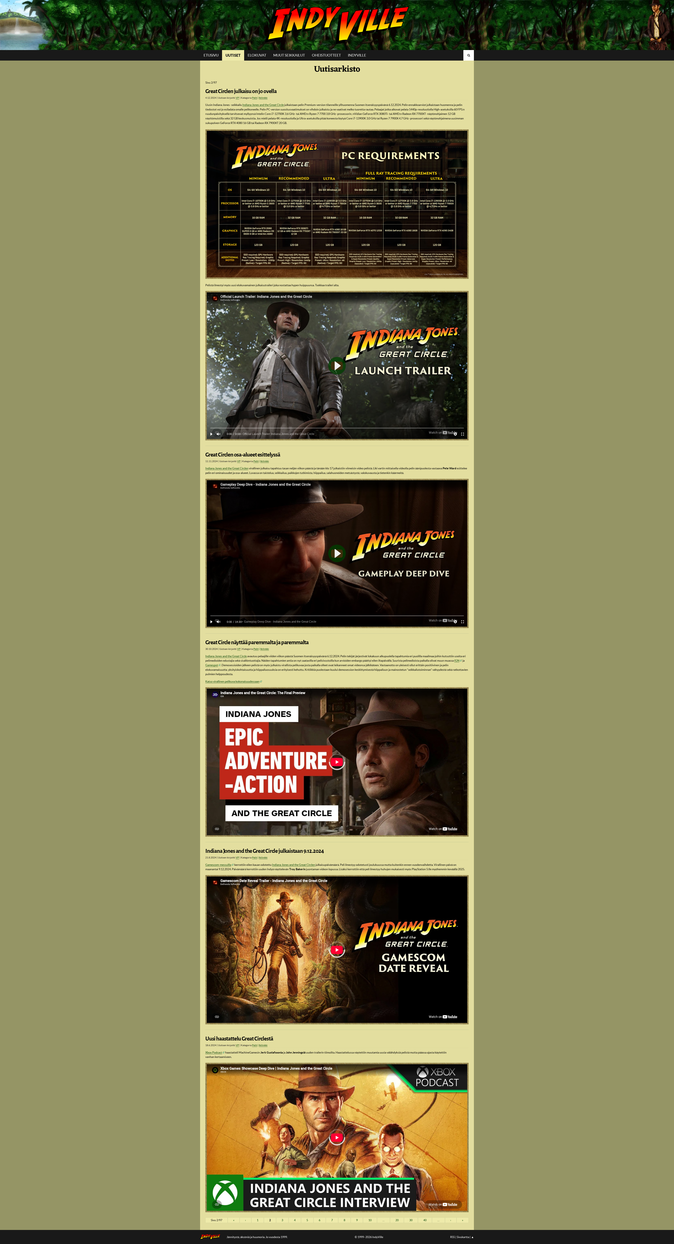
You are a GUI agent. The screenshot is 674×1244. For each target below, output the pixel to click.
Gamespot (211, 665)
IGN (456, 660)
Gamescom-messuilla (218, 864)
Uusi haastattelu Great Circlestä (239, 1039)
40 (425, 1220)
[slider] (337, 428)
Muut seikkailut (289, 55)
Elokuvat (257, 55)
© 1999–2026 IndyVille (369, 1237)
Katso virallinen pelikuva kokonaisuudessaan (232, 681)
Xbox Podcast (213, 1052)
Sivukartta (463, 1237)
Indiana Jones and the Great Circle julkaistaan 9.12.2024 (264, 851)
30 (410, 1220)
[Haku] (468, 55)
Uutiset (233, 55)
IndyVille (337, 25)
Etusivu (211, 55)
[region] (337, 365)
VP (237, 97)
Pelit (254, 97)
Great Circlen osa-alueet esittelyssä (242, 455)
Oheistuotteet (326, 55)
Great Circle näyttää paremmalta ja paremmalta (257, 642)
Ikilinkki (263, 97)
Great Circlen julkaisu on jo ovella (241, 91)
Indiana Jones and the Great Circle (263, 104)
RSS (452, 1237)
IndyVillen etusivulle (212, 1237)
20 (397, 1220)
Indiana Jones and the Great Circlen (226, 468)
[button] (211, 434)
